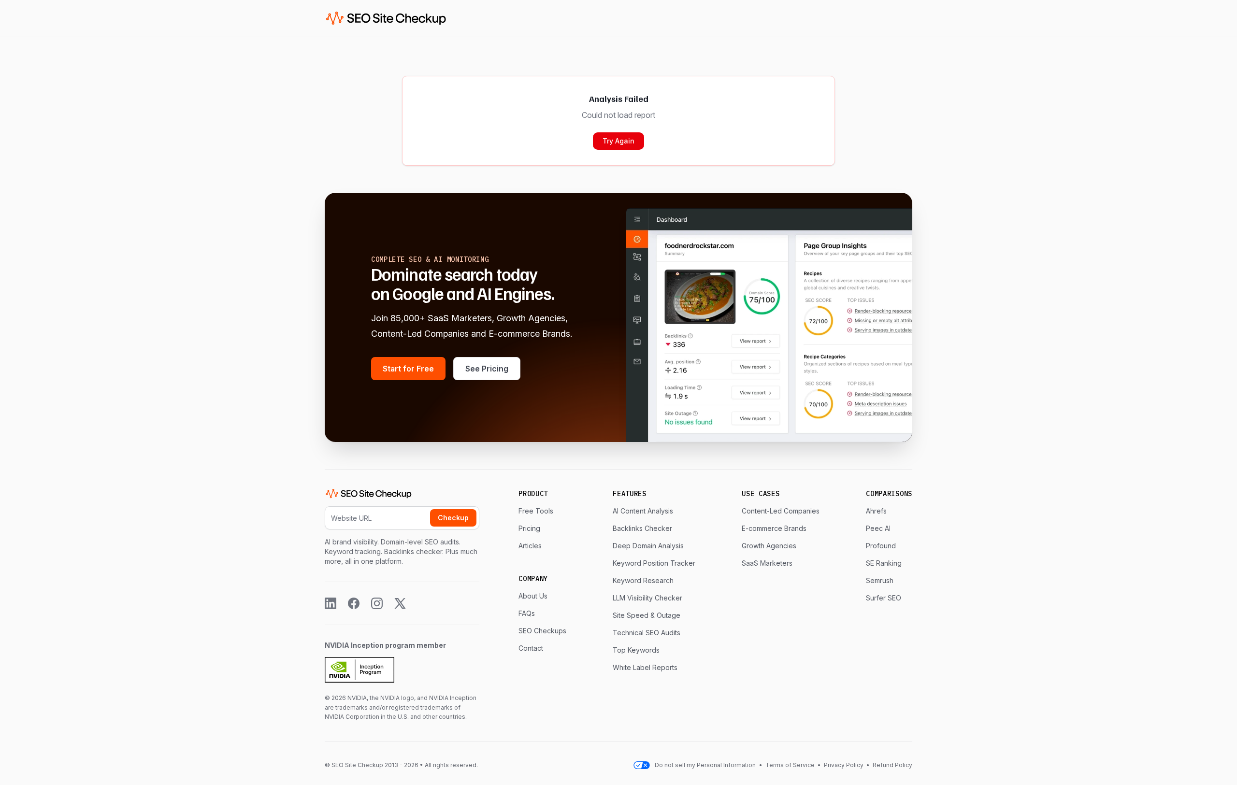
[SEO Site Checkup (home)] (386, 18)
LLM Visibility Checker (647, 598)
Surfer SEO (883, 598)
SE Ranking (884, 563)
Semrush (879, 580)
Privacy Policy (843, 765)
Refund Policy (891, 765)
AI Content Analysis (643, 511)
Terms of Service (790, 765)
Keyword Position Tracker (654, 563)
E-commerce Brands (774, 528)
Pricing (529, 528)
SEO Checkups (542, 631)
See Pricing (486, 368)
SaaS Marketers (767, 563)
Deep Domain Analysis (648, 546)
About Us (532, 596)
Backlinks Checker (642, 528)
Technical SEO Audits (646, 632)
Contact (530, 648)
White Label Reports (645, 667)
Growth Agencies (769, 546)
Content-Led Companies (781, 511)
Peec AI (878, 528)
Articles (530, 546)
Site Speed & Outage (646, 615)
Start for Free (408, 368)
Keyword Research (643, 580)
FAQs (526, 613)
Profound (881, 546)
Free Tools (535, 511)
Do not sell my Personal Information (705, 765)
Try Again (618, 141)
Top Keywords (636, 650)
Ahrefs (876, 511)
